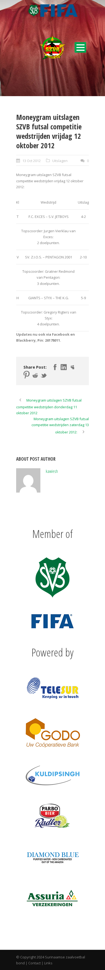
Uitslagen (60, 160)
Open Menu (80, 47)
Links (48, 963)
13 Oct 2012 (31, 160)
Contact (34, 963)
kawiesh (52, 471)
